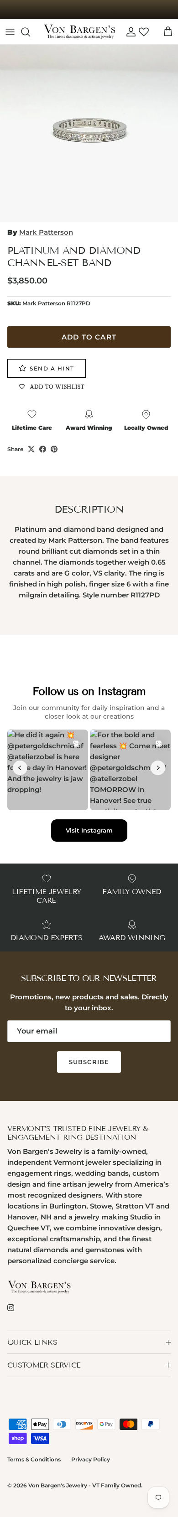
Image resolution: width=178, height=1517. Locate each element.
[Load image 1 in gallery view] (89, 133)
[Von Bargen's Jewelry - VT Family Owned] (79, 32)
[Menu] (10, 32)
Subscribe (89, 1061)
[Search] (30, 32)
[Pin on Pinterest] (54, 449)
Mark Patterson (46, 232)
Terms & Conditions (34, 1459)
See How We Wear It (89, 11)
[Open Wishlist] (144, 32)
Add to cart (89, 337)
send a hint (52, 368)
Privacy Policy (90, 1459)
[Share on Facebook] (42, 449)
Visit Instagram (89, 830)
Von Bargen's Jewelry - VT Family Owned (84, 1485)
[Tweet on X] (31, 449)
